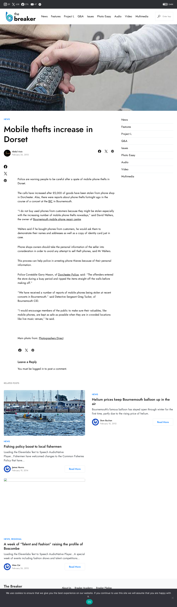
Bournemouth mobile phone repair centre (57, 219)
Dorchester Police (68, 275)
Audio (124, 162)
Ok (89, 601)
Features (126, 127)
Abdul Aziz (17, 151)
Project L (126, 134)
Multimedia (127, 176)
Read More (75, 469)
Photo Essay (128, 155)
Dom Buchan (106, 420)
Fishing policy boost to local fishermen (33, 446)
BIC (50, 201)
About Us (66, 588)
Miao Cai (16, 565)
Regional (16, 539)
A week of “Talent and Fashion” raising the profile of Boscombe (43, 546)
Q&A (124, 141)
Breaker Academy (84, 588)
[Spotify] (40, 4)
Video (124, 169)
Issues (124, 148)
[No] (172, 598)
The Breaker (13, 586)
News (7, 119)
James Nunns (18, 467)
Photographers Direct (51, 338)
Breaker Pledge (104, 588)
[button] (167, 4)
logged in (38, 369)
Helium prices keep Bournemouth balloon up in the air (131, 401)
